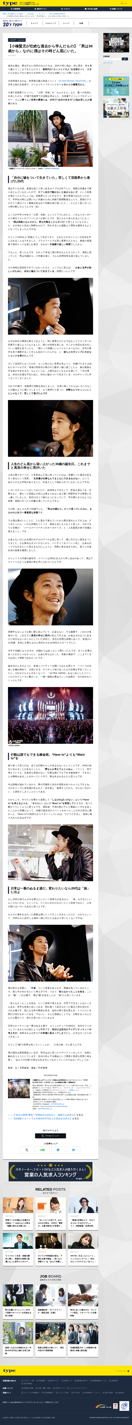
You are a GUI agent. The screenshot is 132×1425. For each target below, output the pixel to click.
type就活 (121, 1393)
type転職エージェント (92, 1393)
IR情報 (11, 1417)
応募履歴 (42, 1381)
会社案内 (5, 1417)
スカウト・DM (29, 1381)
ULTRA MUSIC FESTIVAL (72, 81)
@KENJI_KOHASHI (51, 168)
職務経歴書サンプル (99, 1381)
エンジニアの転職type (31, 1393)
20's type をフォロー (52, 1136)
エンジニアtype (63, 1393)
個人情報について (26, 1417)
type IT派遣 (109, 1393)
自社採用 (17, 1417)
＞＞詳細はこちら (73, 1090)
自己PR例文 (28, 1383)
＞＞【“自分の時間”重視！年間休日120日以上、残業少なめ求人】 (42, 1115)
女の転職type (48, 1393)
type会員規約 (37, 1417)
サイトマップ (108, 63)
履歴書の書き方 (82, 1381)
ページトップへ (121, 1371)
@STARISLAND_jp (45, 1109)
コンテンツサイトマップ (77, 1388)
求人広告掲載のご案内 (48, 1417)
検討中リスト (54, 1381)
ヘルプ (125, 3)
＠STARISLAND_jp (57, 1104)
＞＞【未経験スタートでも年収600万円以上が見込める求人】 (40, 1118)
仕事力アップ (60, 1388)
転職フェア (68, 1381)
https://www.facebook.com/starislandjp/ (53, 1106)
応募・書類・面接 (44, 1388)
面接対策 (114, 1381)
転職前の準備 (28, 1388)
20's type (77, 1393)
